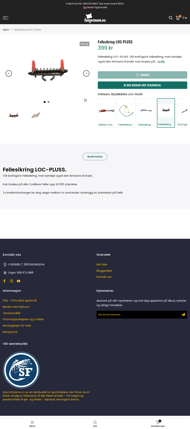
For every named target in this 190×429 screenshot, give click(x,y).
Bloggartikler (104, 271)
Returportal (10, 332)
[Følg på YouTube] (18, 281)
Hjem (6, 29)
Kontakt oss (104, 277)
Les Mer (161, 61)
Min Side (101, 264)
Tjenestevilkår (12, 313)
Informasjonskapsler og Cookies (23, 319)
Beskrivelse (95, 156)
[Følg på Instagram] (11, 281)
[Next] (86, 73)
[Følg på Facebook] (4, 281)
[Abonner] (183, 314)
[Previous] (9, 73)
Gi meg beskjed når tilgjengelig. (142, 85)
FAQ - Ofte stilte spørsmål (20, 300)
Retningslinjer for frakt (17, 325)
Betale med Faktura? (16, 307)
